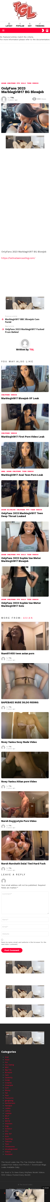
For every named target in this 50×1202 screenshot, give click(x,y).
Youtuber (9, 1154)
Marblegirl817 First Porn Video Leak (22, 436)
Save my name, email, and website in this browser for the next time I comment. (23, 943)
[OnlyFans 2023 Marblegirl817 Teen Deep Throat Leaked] (25, 493)
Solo (23, 554)
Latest (9, 26)
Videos (14, 395)
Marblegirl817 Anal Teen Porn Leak (22, 474)
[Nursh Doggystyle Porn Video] (25, 804)
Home (11, 1189)
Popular (20, 26)
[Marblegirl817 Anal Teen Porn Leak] (25, 455)
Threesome (10, 1147)
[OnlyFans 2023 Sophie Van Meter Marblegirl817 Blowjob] (25, 536)
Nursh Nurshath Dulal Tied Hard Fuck (23, 863)
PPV (27, 510)
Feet (7, 1095)
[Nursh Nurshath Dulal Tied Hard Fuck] (25, 845)
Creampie (9, 1085)
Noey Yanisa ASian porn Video (19, 781)
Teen (24, 471)
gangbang (9, 1100)
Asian (9, 471)
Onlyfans (5, 395)
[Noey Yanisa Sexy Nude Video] (25, 725)
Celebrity (8, 1077)
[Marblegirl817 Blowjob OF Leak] (25, 378)
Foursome (9, 1098)
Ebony (7, 1090)
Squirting (8, 1139)
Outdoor (8, 1129)
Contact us (21, 1189)
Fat (6, 1093)
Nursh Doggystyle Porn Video (19, 821)
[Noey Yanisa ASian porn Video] (25, 765)
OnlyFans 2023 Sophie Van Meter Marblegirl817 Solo (21, 604)
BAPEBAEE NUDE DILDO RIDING (19, 702)
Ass (6, 1062)
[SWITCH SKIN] (42, 30)
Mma (7, 1118)
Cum (7, 1088)
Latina (7, 1111)
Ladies (8, 1108)
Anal (3, 471)
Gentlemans (10, 1103)
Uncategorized (11, 1149)
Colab (7, 1080)
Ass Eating (9, 1065)
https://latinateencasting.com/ (18, 258)
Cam (7, 1075)
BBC (7, 1067)
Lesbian (8, 1113)
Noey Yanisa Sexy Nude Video (19, 742)
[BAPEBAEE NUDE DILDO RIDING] (25, 681)
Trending (39, 26)
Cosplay (8, 1083)
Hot (30, 26)
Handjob (8, 1106)
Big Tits (8, 1070)
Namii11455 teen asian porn (17, 653)
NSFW (7, 1121)
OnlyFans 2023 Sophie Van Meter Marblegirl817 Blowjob (21, 560)
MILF (7, 1116)
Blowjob (11, 510)
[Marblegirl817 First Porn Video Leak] (25, 417)
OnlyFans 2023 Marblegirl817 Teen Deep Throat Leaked (22, 515)
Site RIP (8, 1134)
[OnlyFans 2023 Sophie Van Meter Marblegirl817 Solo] (25, 581)
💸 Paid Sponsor (34, 1189)
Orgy (7, 1126)
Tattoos (8, 1141)
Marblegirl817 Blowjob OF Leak (20, 398)
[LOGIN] (47, 30)
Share (5, 107)
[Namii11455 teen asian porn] (25, 636)
